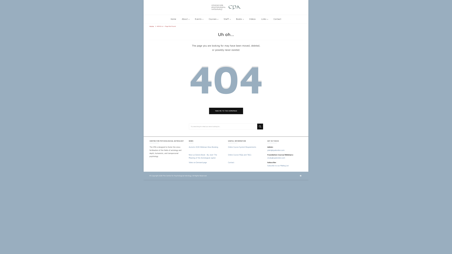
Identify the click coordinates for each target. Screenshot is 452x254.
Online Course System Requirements (242, 147)
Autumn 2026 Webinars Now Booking (203, 147)
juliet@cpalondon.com (276, 150)
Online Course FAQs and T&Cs (239, 155)
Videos (252, 19)
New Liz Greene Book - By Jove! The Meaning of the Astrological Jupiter (203, 156)
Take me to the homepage (226, 111)
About (185, 19)
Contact (277, 19)
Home (173, 19)
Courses (213, 19)
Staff (226, 19)
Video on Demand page (198, 162)
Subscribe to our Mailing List (278, 166)
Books (239, 19)
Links (263, 19)
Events (198, 19)
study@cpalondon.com (276, 158)
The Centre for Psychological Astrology (177, 176)
